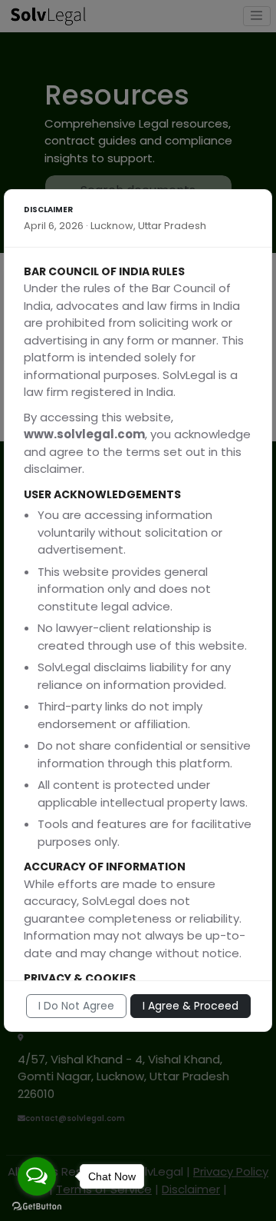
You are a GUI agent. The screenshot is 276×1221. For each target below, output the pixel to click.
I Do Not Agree (76, 1005)
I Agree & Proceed (190, 1005)
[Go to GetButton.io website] (36, 1205)
